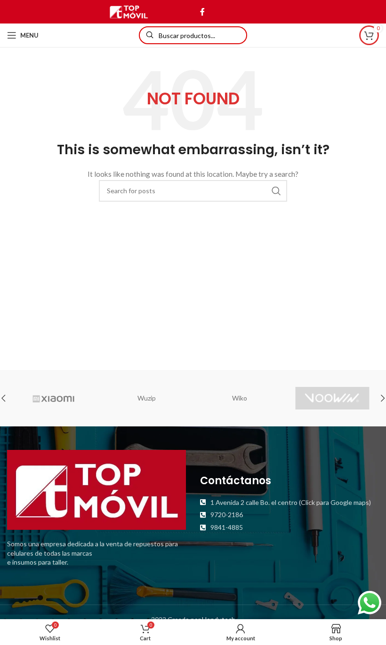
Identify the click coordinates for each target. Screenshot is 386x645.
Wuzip (146, 398)
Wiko (239, 398)
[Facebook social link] (202, 12)
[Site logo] (129, 11)
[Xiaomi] (53, 398)
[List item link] (289, 502)
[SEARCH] (276, 191)
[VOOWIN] (332, 398)
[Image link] (96, 489)
